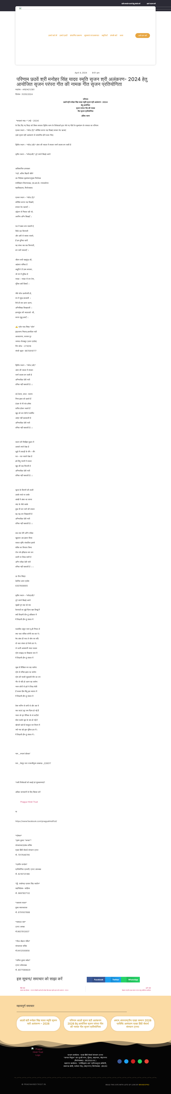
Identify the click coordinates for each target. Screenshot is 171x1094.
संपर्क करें (113, 35)
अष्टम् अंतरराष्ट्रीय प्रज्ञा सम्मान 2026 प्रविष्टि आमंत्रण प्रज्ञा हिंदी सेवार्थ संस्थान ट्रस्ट (132, 1023)
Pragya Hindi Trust (29, 802)
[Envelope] (146, 1061)
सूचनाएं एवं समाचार (91, 35)
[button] (96, 979)
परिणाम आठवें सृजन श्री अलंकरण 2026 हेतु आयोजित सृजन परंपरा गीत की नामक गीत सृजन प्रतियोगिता (85, 1023)
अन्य (121, 35)
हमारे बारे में (52, 35)
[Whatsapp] (140, 1061)
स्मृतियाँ (105, 35)
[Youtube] (133, 1061)
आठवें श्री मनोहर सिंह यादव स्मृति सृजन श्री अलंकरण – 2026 (38, 1022)
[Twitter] (126, 1061)
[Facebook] (119, 1061)
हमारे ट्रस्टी (63, 35)
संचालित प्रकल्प (76, 35)
